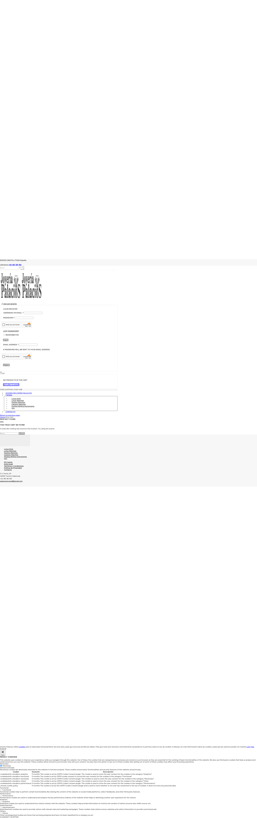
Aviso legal (8, 464)
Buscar (22, 433)
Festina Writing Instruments (23, 406)
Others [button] (3, 811)
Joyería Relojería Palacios (19, 393)
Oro (13, 408)
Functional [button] (4, 788)
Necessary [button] (4, 764)
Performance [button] (5, 794)
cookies (22, 747)
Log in (5, 340)
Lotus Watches (10, 451)
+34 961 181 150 (15, 265)
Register (6, 365)
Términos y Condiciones (14, 466)
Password (8, 318)
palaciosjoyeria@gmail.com (11, 481)
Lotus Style (8, 449)
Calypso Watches (11, 455)
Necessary (6, 766)
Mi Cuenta (8, 462)
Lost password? (11, 331)
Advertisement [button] (6, 805)
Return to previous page (10, 415)
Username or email (13, 313)
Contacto (10, 412)
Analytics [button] (3, 800)
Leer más (250, 747)
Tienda (9, 395)
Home (2, 417)
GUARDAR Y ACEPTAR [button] (9, 817)
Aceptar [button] (3, 749)
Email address (11, 345)
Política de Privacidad (13, 468)
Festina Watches (11, 453)
